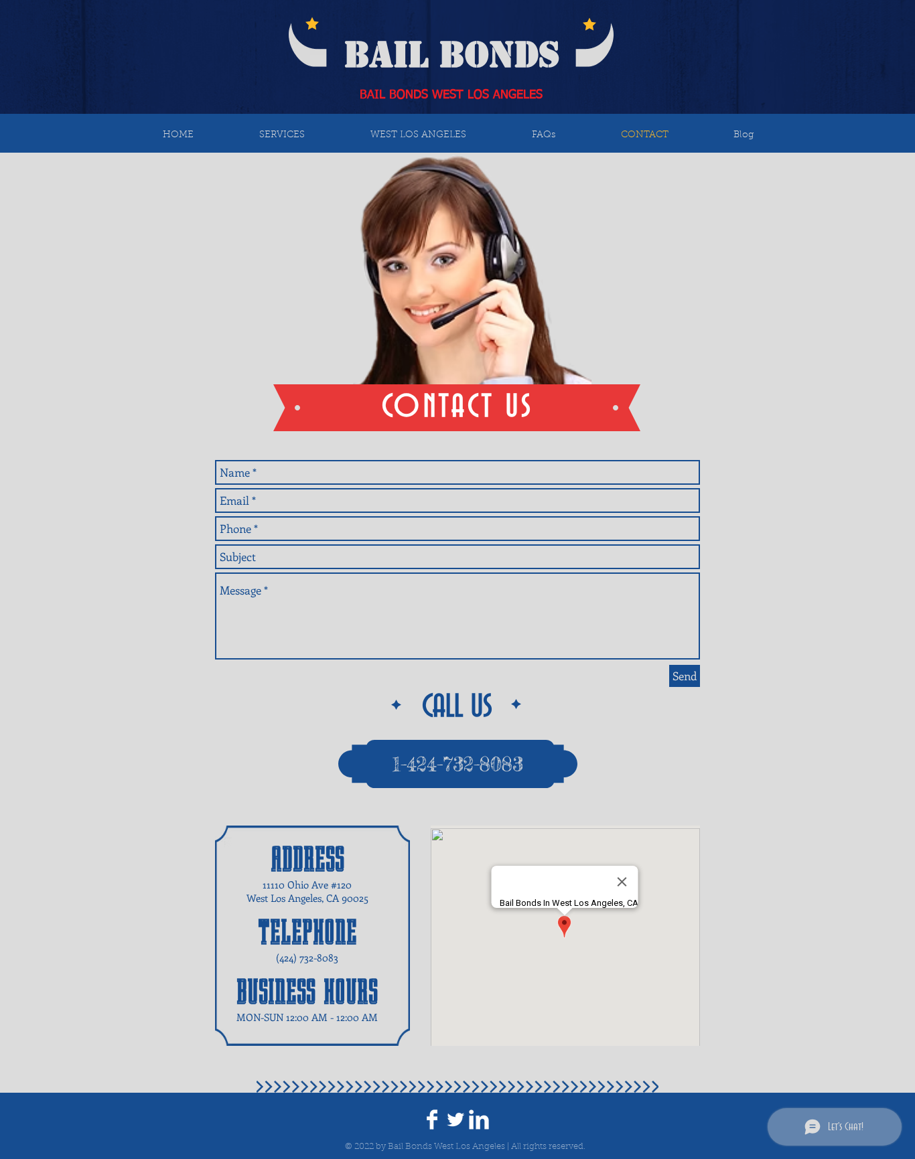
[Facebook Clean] (432, 1119)
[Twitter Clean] (455, 1119)
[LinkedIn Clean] (479, 1119)
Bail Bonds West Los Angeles (446, 1146)
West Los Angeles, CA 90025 (307, 898)
